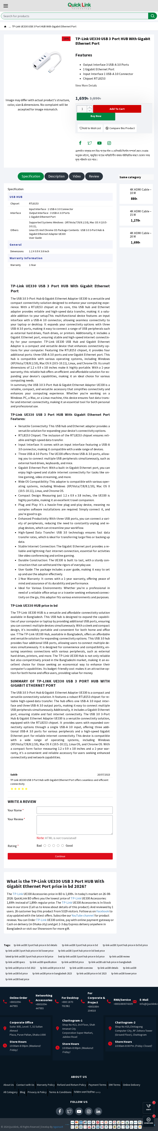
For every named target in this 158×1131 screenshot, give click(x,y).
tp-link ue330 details (108, 968)
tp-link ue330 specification (43, 962)
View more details (86, 85)
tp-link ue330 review (119, 956)
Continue (60, 856)
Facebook (102, 911)
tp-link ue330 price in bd (52, 968)
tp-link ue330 (129, 968)
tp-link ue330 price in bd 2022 (20, 968)
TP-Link (18, 894)
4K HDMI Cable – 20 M (140, 234)
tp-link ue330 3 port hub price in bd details (35, 945)
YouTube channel (83, 915)
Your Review (15, 819)
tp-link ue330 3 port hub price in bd (80, 945)
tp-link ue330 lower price (123, 973)
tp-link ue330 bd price (73, 962)
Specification (31, 176)
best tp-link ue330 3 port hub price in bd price (81, 956)
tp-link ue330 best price (17, 979)
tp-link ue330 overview (81, 968)
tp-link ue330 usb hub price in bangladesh (110, 962)
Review (94, 176)
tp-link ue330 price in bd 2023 (91, 973)
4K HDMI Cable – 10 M (140, 191)
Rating (12, 846)
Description (56, 176)
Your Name (15, 810)
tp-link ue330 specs (15, 962)
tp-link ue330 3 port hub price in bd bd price (125, 945)
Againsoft (58, 1126)
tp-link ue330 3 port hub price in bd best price (81, 950)
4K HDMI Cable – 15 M (140, 213)
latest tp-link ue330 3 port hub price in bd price (29, 956)
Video (77, 176)
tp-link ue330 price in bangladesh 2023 (52, 973)
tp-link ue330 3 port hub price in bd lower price (29, 950)
